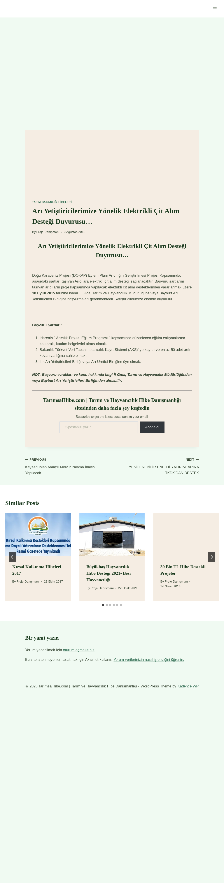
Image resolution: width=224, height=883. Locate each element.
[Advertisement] (112, 160)
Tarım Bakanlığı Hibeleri (52, 202)
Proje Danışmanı (48, 232)
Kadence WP (188, 686)
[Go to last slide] (12, 557)
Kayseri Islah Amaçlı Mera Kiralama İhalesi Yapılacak (60, 466)
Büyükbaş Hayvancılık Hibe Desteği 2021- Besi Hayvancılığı (108, 573)
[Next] (211, 557)
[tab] (103, 605)
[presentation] (38, 534)
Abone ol (152, 427)
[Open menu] (215, 8)
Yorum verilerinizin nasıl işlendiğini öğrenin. (149, 659)
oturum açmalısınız (78, 650)
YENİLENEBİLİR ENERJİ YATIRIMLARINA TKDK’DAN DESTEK (164, 466)
